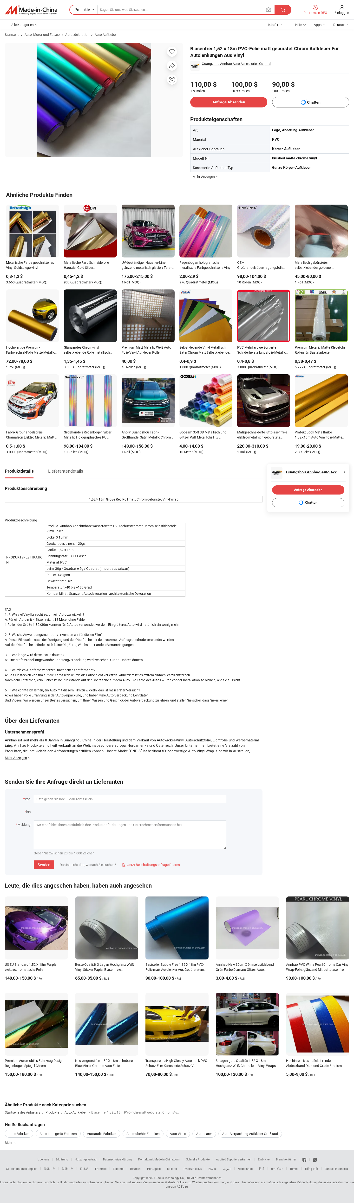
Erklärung (62, 1159)
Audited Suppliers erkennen (233, 1159)
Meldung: (24, 824)
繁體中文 (67, 1169)
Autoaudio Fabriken (101, 1133)
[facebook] (304, 1159)
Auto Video (178, 1133)
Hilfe (298, 24)
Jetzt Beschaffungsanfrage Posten (151, 864)
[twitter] (315, 1159)
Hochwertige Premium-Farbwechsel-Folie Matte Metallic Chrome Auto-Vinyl (30, 350)
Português (154, 1169)
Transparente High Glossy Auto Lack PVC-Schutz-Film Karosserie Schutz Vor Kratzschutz (176, 1065)
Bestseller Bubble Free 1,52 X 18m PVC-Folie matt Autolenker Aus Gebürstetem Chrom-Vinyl (174, 969)
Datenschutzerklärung (117, 1159)
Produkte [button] (82, 9)
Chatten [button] (314, 102)
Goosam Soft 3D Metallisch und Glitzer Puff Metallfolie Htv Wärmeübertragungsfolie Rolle (202, 435)
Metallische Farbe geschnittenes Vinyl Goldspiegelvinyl (30, 265)
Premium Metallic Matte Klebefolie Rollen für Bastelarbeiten (320, 350)
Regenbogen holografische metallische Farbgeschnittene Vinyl (205, 265)
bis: (28, 811)
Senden (44, 864)
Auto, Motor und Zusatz (42, 34)
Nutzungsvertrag (86, 1159)
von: (28, 799)
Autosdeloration (77, 34)
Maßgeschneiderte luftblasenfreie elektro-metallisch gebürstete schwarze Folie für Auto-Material (262, 435)
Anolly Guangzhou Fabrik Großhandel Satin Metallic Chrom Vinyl (146, 435)
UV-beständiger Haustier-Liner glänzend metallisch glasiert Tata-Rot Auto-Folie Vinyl (146, 265)
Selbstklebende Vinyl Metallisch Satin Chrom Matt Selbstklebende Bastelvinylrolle (204, 350)
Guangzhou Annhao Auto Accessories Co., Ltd (236, 63)
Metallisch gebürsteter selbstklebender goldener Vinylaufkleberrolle (313, 265)
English (32, 1169)
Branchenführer (286, 1159)
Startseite (12, 34)
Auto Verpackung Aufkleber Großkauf (250, 1133)
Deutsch (135, 1169)
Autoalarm (204, 1133)
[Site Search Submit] (283, 10)
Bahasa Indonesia (336, 1169)
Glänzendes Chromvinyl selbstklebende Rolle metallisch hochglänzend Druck (87, 350)
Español (118, 1169)
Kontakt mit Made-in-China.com (159, 1159)
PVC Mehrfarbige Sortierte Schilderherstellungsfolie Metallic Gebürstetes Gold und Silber (261, 350)
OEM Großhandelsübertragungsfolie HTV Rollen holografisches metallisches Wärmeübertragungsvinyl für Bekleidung (260, 265)
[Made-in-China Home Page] (31, 10)
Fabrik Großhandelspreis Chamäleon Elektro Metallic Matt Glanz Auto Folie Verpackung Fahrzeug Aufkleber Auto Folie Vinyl (32, 435)
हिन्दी (261, 1169)
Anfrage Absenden (228, 102)
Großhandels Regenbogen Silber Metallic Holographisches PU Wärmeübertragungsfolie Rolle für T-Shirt (89, 435)
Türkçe (294, 1169)
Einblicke (263, 1159)
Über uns (43, 1159)
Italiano (172, 1169)
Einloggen (341, 12)
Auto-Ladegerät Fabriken (58, 1133)
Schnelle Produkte (198, 1159)
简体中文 (49, 1169)
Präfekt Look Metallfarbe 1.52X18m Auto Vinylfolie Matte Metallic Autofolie (318, 435)
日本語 (84, 1169)
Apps (317, 24)
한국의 (212, 1169)
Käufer (273, 24)
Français (100, 1169)
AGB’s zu (182, 1186)
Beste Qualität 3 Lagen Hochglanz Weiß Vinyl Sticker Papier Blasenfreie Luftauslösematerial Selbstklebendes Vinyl (106, 969)
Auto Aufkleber (106, 34)
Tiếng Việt (311, 1169)
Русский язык (193, 1169)
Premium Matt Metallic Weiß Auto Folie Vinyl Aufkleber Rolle (146, 350)
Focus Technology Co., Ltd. (173, 1178)
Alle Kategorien (22, 24)
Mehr (9, 1142)
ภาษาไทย (277, 1169)
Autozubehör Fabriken (143, 1133)
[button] (268, 9)
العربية (227, 1169)
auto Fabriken (19, 1133)
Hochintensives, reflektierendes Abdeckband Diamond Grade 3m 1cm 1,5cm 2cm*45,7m (314, 1065)
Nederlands (245, 1169)
